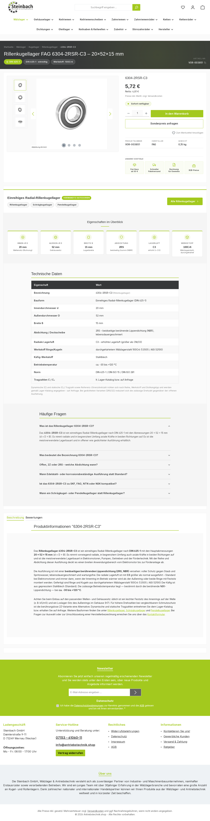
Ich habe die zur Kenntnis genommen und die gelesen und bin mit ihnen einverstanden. (107, 707)
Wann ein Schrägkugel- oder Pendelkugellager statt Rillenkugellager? (82, 493)
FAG (154, 144)
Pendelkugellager (160, 610)
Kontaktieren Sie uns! (177, 731)
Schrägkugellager (135, 610)
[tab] (15, 518)
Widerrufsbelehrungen (125, 731)
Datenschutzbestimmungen (89, 705)
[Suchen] (136, 7)
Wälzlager (21, 47)
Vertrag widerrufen (70, 753)
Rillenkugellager (50, 47)
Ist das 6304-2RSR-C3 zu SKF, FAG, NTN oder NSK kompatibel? (78, 483)
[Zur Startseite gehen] (20, 7)
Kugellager (34, 47)
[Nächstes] (110, 114)
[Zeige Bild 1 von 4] (64, 145)
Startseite (8, 47)
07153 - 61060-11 (69, 738)
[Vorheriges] (33, 114)
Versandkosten (95, 811)
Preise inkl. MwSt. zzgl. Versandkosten (143, 96)
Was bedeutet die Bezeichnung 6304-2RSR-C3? (68, 455)
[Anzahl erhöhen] (146, 113)
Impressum (118, 741)
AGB (142, 705)
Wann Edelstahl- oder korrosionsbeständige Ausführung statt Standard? (83, 474)
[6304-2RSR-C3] (71, 114)
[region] (63, 114)
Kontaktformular (156, 614)
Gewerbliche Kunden (176, 736)
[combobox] (104, 7)
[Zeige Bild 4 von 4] (79, 145)
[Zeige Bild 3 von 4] (74, 145)
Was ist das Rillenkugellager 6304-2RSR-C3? (66, 426)
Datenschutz (119, 736)
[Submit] (135, 692)
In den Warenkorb (177, 113)
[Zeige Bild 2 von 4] (69, 145)
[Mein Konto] (193, 7)
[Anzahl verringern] (128, 113)
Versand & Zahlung (175, 741)
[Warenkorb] (203, 7)
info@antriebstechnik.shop (75, 745)
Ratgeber (169, 747)
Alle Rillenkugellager (183, 201)
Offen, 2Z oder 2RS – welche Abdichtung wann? (68, 464)
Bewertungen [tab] (34, 517)
